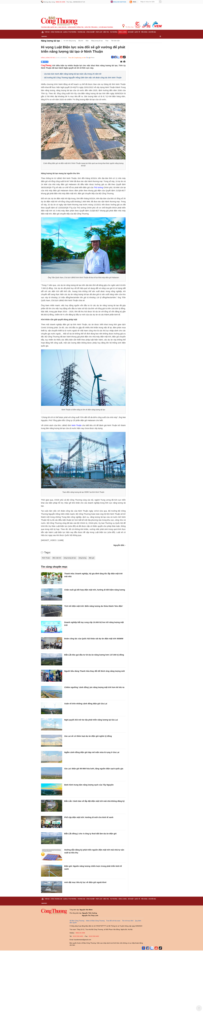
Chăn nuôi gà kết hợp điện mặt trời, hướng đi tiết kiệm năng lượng (94, 590)
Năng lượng (123, 32)
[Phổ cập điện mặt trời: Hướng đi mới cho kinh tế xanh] (51, 822)
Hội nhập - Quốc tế (134, 32)
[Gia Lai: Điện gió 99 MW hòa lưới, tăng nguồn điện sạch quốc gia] (51, 773)
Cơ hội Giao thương (106, 27)
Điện (87, 41)
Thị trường (113, 32)
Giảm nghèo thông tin (75, 27)
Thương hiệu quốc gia (49, 27)
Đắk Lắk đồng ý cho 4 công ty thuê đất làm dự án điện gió (90, 834)
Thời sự (47, 32)
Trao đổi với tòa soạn (113, 921)
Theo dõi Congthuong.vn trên (77, 57)
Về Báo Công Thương (77, 921)
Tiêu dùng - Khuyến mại (148, 32)
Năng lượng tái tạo (50, 41)
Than (106, 41)
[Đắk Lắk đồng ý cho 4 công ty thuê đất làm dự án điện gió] (51, 838)
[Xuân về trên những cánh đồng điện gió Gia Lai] (51, 708)
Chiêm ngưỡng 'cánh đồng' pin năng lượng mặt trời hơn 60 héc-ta (94, 687)
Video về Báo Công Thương (95, 921)
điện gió (91, 558)
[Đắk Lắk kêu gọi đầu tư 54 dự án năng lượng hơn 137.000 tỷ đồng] (51, 659)
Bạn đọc (44, 36)
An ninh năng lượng (70, 41)
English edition (119, 2)
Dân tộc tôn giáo (91, 27)
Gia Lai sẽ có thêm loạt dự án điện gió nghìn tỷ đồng (88, 736)
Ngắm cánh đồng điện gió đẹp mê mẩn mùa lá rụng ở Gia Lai (91, 752)
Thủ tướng (99, 187)
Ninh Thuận (77, 425)
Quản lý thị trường (69, 32)
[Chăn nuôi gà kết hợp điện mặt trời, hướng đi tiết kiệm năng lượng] (51, 594)
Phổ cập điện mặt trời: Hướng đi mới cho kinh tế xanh (88, 817)
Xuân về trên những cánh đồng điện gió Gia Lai (85, 704)
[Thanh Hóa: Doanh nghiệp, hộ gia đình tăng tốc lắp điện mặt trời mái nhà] (51, 578)
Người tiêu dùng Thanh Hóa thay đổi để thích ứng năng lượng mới (94, 671)
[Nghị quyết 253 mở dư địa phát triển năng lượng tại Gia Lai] (51, 724)
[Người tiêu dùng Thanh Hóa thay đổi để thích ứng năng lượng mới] (51, 676)
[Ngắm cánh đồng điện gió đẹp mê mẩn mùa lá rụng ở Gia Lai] (51, 757)
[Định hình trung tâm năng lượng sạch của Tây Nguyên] (51, 789)
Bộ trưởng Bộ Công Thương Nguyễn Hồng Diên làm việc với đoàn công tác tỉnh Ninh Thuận (82, 78)
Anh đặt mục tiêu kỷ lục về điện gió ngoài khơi (85, 882)
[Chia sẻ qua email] (121, 62)
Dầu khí (80, 41)
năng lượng (82, 558)
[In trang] (124, 61)
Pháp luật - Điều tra (102, 32)
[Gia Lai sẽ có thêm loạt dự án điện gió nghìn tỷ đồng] (51, 741)
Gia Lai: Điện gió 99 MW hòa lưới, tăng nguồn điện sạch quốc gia (93, 769)
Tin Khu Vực (129, 27)
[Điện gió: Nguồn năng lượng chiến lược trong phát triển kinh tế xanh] (51, 871)
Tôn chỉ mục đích (127, 921)
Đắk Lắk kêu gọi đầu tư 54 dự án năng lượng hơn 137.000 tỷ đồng (94, 655)
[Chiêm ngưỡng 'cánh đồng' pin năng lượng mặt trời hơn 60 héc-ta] (51, 692)
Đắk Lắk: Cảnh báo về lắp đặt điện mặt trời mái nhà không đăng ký (94, 801)
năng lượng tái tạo (70, 558)
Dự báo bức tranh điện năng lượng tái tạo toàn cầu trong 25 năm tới (72, 74)
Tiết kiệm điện (115, 41)
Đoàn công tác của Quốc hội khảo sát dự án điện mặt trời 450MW (93, 639)
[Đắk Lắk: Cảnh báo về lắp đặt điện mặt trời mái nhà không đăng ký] (51, 806)
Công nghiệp (90, 32)
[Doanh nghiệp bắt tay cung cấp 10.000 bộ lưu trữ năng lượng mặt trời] (51, 627)
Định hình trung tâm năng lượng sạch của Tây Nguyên (89, 785)
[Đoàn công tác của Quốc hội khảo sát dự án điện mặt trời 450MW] (51, 643)
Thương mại (81, 32)
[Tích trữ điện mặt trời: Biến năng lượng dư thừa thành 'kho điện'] (51, 611)
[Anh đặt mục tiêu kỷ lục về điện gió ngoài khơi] (51, 887)
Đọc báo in (62, 27)
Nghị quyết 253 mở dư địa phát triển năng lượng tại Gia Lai (91, 720)
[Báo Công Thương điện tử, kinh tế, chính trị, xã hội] (59, 20)
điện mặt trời (57, 558)
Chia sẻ (45, 62)
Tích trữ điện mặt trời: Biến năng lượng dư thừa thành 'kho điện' (93, 606)
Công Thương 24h (56, 32)
